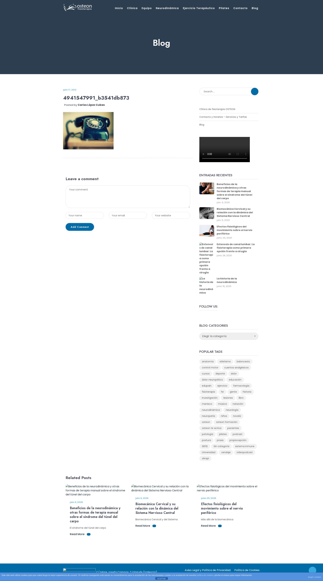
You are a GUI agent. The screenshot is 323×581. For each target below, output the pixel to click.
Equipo (147, 8)
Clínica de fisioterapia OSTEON (217, 109)
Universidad (208, 452)
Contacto (240, 8)
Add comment (80, 227)
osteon (206, 422)
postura (206, 440)
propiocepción (237, 440)
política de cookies (204, 575)
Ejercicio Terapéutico (199, 8)
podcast (237, 434)
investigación (210, 398)
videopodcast (245, 452)
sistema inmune (244, 446)
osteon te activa (211, 428)
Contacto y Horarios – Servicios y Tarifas (223, 117)
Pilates (224, 8)
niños (224, 416)
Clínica (132, 8)
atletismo (225, 361)
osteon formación (226, 422)
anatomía (208, 361)
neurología (232, 410)
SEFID (205, 446)
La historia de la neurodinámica (227, 280)
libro (241, 398)
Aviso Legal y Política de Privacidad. (208, 570)
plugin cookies (314, 577)
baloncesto (243, 361)
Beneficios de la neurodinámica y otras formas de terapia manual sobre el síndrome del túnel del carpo (234, 191)
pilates (223, 434)
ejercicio (222, 385)
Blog (255, 8)
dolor (234, 373)
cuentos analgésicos (236, 367)
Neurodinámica (167, 8)
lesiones (228, 398)
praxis (220, 440)
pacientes (233, 428)
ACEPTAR (161, 579)
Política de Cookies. (247, 570)
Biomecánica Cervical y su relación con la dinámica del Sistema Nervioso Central (235, 212)
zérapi (205, 458)
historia (247, 391)
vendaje (226, 452)
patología (207, 434)
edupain (206, 385)
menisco (207, 404)
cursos (206, 373)
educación (235, 379)
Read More (77, 534)
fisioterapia (208, 391)
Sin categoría (221, 446)
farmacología (241, 385)
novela (237, 416)
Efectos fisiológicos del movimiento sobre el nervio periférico (234, 230)
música (222, 404)
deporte (220, 373)
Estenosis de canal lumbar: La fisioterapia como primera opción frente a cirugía (236, 248)
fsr (222, 391)
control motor (210, 367)
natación (238, 404)
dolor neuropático (212, 379)
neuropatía (208, 416)
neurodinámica (211, 410)
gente (233, 391)
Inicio (119, 8)
